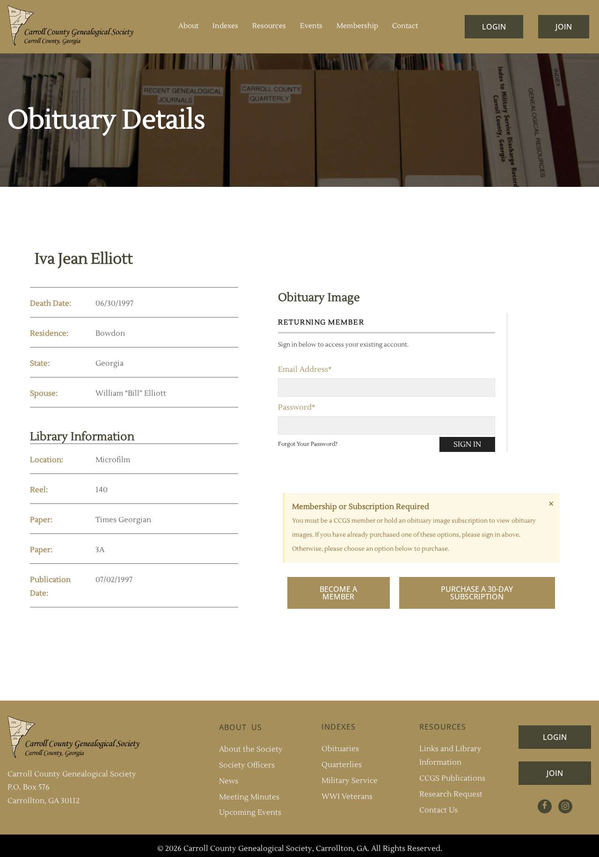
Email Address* (305, 369)
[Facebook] (545, 806)
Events (311, 26)
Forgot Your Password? (307, 444)
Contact (405, 26)
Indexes (225, 26)
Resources (269, 26)
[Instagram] (565, 806)
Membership (357, 26)
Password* (296, 407)
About (188, 26)
